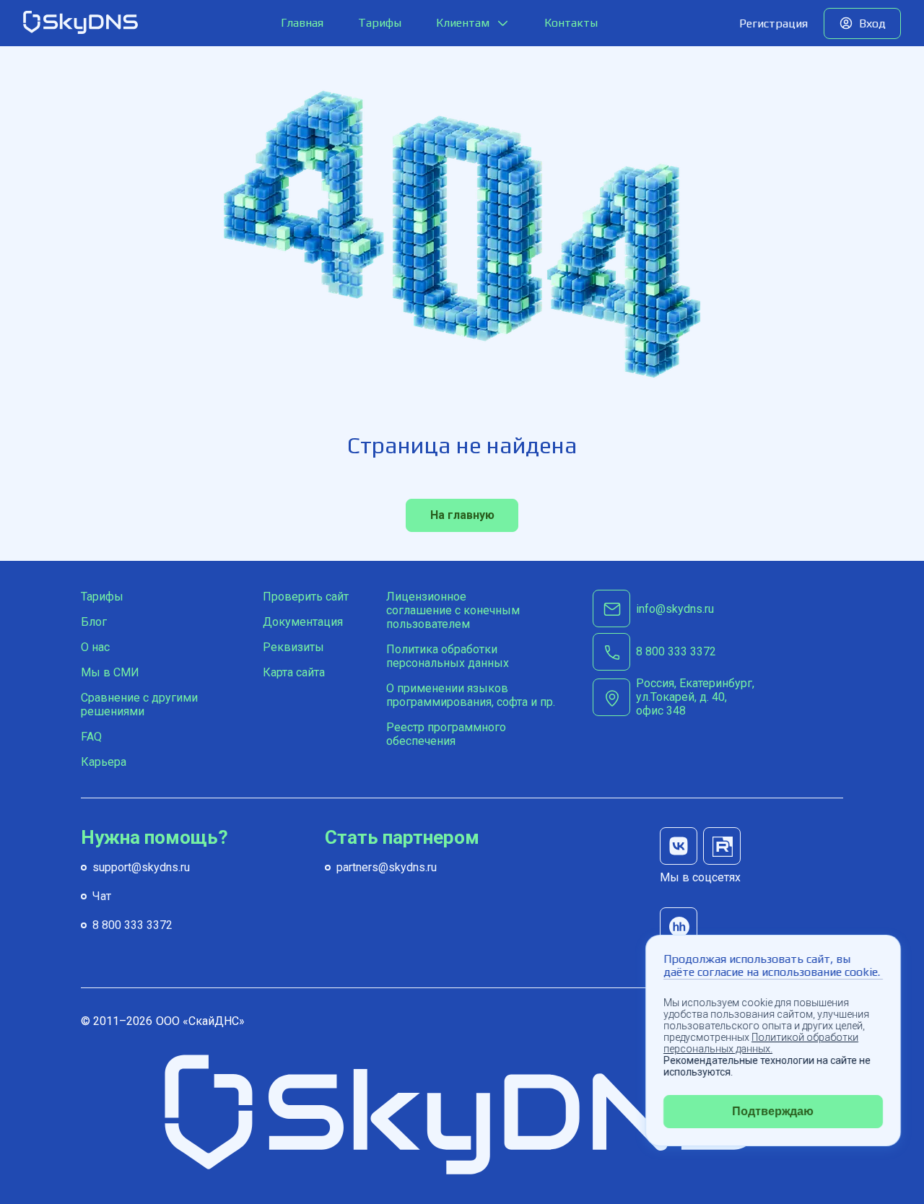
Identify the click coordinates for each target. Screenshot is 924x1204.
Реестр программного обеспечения (446, 734)
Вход (872, 23)
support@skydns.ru (141, 867)
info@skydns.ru (675, 609)
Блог (94, 622)
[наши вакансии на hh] (678, 926)
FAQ (91, 736)
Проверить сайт (306, 596)
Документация (303, 622)
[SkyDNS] (81, 23)
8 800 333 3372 (132, 925)
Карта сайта (294, 672)
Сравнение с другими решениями (139, 704)
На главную (462, 515)
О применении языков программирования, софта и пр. (470, 695)
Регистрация (773, 23)
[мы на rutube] (722, 846)
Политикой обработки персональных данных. (760, 1043)
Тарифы (379, 23)
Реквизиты (293, 647)
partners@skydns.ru (386, 867)
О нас (95, 647)
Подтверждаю (773, 1111)
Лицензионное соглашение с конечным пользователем (453, 610)
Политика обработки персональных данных (447, 656)
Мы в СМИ (110, 672)
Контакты (571, 23)
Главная (302, 23)
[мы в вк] (678, 846)
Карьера (103, 762)
